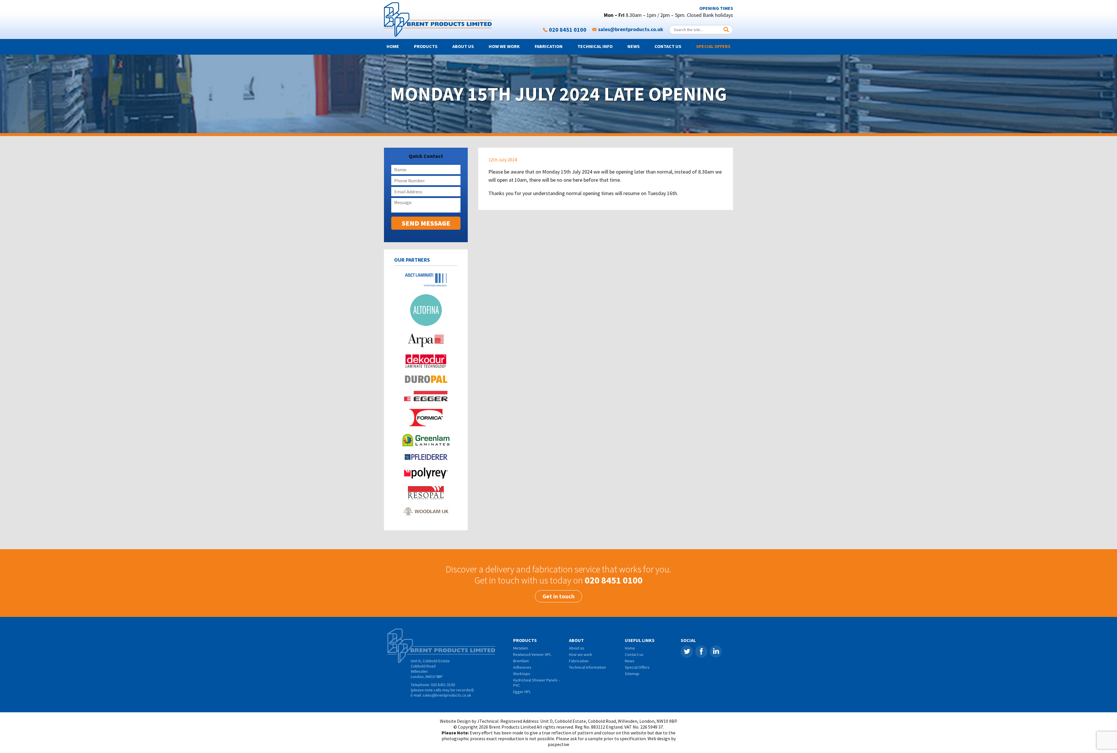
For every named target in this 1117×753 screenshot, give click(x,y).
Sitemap (632, 673)
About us (463, 46)
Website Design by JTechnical (469, 721)
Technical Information (587, 667)
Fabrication (549, 46)
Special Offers (713, 46)
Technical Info (595, 46)
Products (425, 46)
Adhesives (522, 667)
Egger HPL (522, 691)
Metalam (520, 648)
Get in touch (558, 596)
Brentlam (521, 660)
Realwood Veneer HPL (532, 654)
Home (393, 46)
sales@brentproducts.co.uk (630, 29)
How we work (504, 46)
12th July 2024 (502, 160)
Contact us (667, 46)
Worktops (521, 673)
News (633, 46)
